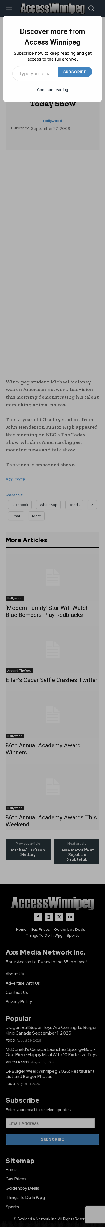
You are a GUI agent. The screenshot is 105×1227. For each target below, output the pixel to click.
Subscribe (75, 72)
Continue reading (52, 89)
